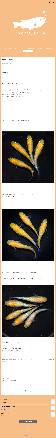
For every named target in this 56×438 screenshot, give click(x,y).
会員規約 (28, 430)
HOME (4, 48)
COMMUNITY (39, 48)
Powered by (26, 435)
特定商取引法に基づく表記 (18, 430)
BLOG (16, 48)
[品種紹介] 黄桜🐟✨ (7, 59)
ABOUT (10, 48)
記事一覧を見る (28, 421)
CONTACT (31, 48)
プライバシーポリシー (6, 430)
